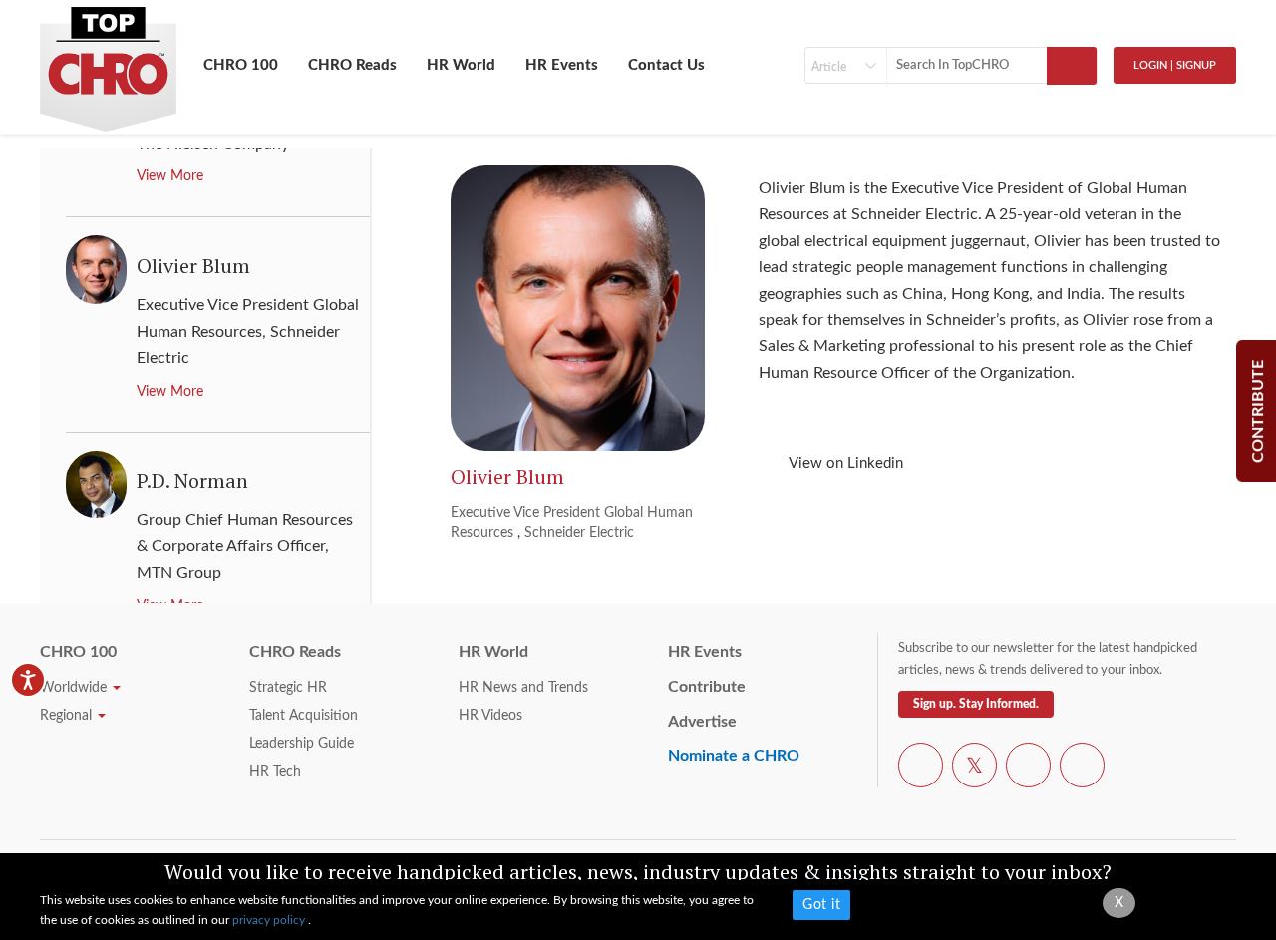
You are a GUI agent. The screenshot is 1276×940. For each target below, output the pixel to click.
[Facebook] (920, 768)
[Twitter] (974, 768)
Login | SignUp (1174, 65)
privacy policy (270, 920)
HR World (461, 65)
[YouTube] (1028, 768)
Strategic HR (288, 688)
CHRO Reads (352, 65)
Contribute (707, 687)
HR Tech (275, 772)
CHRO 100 (240, 65)
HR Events (561, 65)
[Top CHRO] (108, 61)
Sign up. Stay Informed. (976, 704)
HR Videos (490, 716)
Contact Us (666, 65)
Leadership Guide (301, 744)
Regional (68, 716)
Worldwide (75, 688)
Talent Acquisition (303, 716)
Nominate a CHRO (733, 756)
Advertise (702, 722)
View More (170, 176)
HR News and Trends (523, 688)
